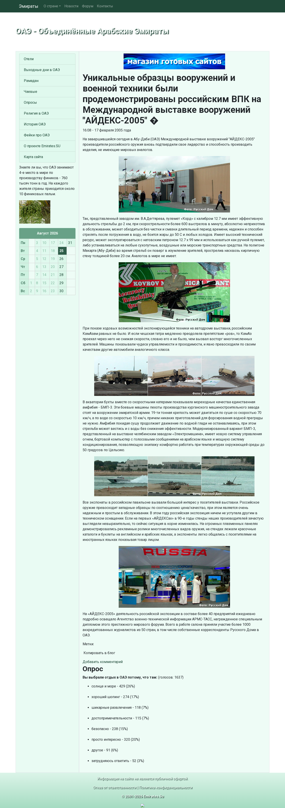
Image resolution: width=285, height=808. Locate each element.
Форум (87, 6)
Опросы (30, 102)
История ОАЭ (35, 124)
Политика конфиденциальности (165, 787)
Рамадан (31, 81)
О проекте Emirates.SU (42, 146)
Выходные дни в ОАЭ (42, 70)
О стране (51, 6)
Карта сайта (33, 157)
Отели (29, 59)
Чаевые (30, 91)
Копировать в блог (99, 653)
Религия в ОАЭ (36, 113)
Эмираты (28, 6)
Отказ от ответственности (114, 787)
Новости (71, 6)
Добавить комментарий (103, 662)
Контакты (105, 6)
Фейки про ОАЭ (37, 135)
